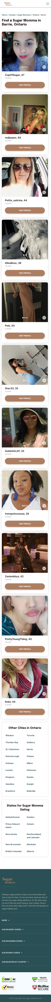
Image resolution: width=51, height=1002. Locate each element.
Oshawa (9, 763)
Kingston (10, 777)
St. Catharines (12, 749)
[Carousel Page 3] (26, 67)
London (9, 770)
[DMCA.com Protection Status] (9, 979)
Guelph (30, 784)
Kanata (30, 777)
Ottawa (30, 756)
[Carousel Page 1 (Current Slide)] (23, 67)
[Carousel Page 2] (25, 67)
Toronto (31, 735)
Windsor (10, 735)
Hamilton (10, 784)
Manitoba (31, 844)
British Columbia (14, 851)
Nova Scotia (11, 834)
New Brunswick (13, 844)
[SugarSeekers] (8, 3)
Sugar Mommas (24, 15)
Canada (12, 15)
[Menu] (47, 3)
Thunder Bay (12, 742)
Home (4, 15)
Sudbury (31, 742)
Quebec (30, 817)
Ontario (36, 15)
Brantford (10, 791)
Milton (30, 763)
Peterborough (12, 756)
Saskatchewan (13, 817)
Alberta (30, 851)
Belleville (31, 791)
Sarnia (30, 749)
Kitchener (31, 770)
